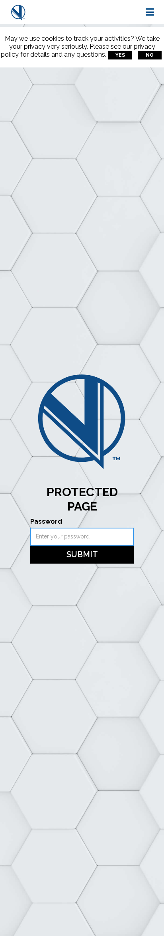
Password (46, 521)
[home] (18, 12)
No (150, 55)
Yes (120, 55)
